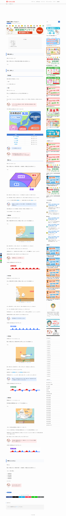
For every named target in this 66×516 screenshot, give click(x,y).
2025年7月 (48, 350)
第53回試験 (49, 399)
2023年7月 (48, 374)
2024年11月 (49, 357)
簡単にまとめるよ (14, 46)
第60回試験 (49, 412)
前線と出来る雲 (29, 241)
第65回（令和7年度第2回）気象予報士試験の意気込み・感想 (53, 205)
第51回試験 (49, 395)
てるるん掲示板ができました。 (53, 210)
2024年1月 (48, 368)
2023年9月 (48, 370)
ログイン (16, 506)
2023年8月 (48, 372)
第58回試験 (49, 408)
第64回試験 (49, 419)
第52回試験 (49, 397)
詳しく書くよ (13, 42)
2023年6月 (48, 376)
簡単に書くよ (13, 41)
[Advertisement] (33, 11)
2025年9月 (48, 346)
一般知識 (48, 386)
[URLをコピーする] (41, 497)
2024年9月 (48, 361)
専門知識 (48, 391)
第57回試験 (49, 406)
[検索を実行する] (59, 22)
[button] (9, 497)
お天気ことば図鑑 (49, 384)
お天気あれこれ (9, 23)
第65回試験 (49, 421)
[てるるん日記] (10, 1)
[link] (53, 206)
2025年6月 (48, 352)
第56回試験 (49, 404)
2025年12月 (49, 344)
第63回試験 (49, 417)
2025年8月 (48, 348)
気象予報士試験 (49, 393)
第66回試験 (49, 423)
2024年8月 (48, 363)
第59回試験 (49, 410)
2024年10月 (49, 359)
